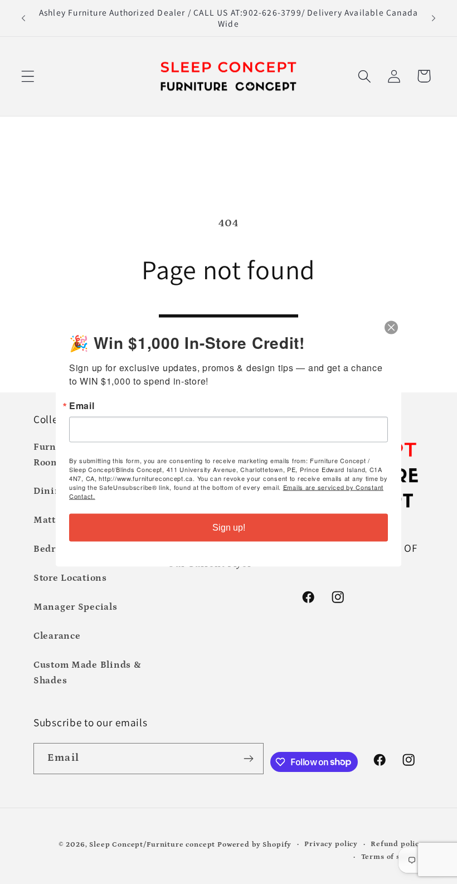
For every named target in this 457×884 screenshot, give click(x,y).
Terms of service (392, 857)
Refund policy (397, 844)
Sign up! (228, 527)
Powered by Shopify (254, 845)
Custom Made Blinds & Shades (87, 673)
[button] (28, 76)
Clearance (56, 636)
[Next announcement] (433, 18)
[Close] (391, 327)
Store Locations (70, 578)
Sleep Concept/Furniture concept (152, 845)
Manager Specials (75, 607)
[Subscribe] (248, 758)
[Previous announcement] (23, 18)
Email (82, 405)
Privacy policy (331, 844)
